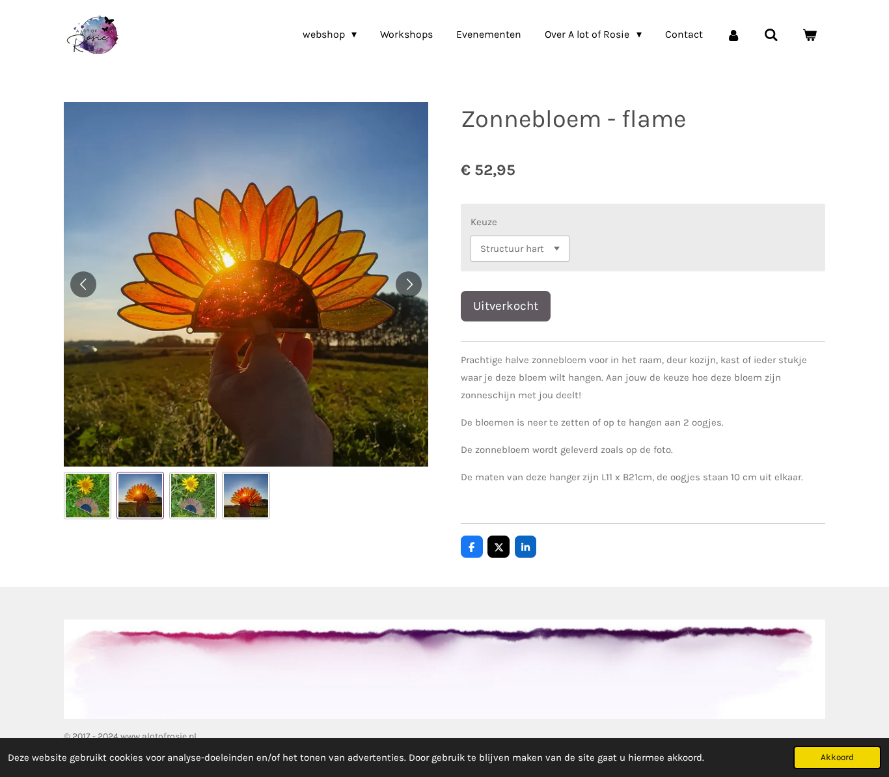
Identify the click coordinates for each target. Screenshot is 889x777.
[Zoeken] (771, 35)
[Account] (733, 35)
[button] (87, 495)
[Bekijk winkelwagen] (809, 35)
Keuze (484, 222)
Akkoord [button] (837, 757)
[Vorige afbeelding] (83, 284)
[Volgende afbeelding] (409, 284)
